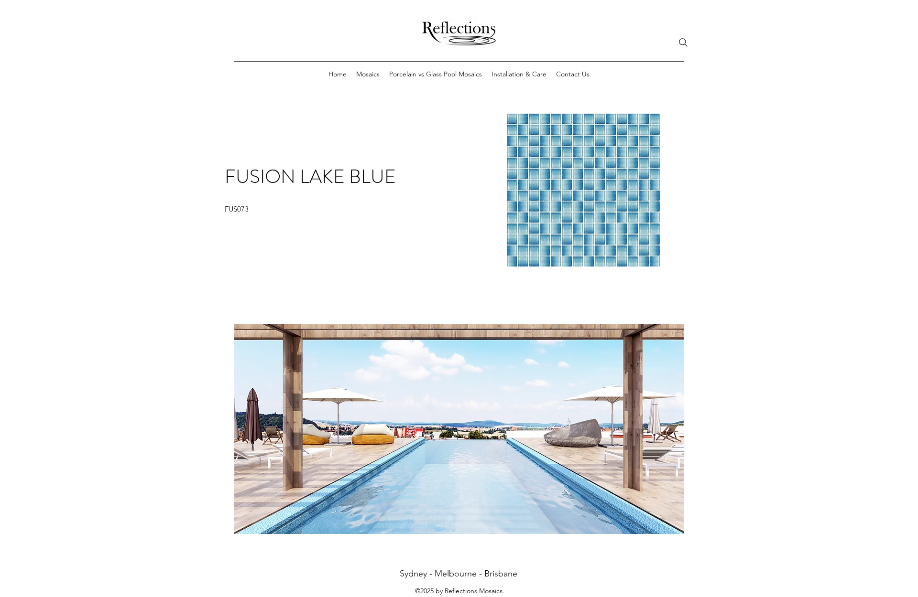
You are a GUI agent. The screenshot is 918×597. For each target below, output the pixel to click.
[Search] (683, 42)
